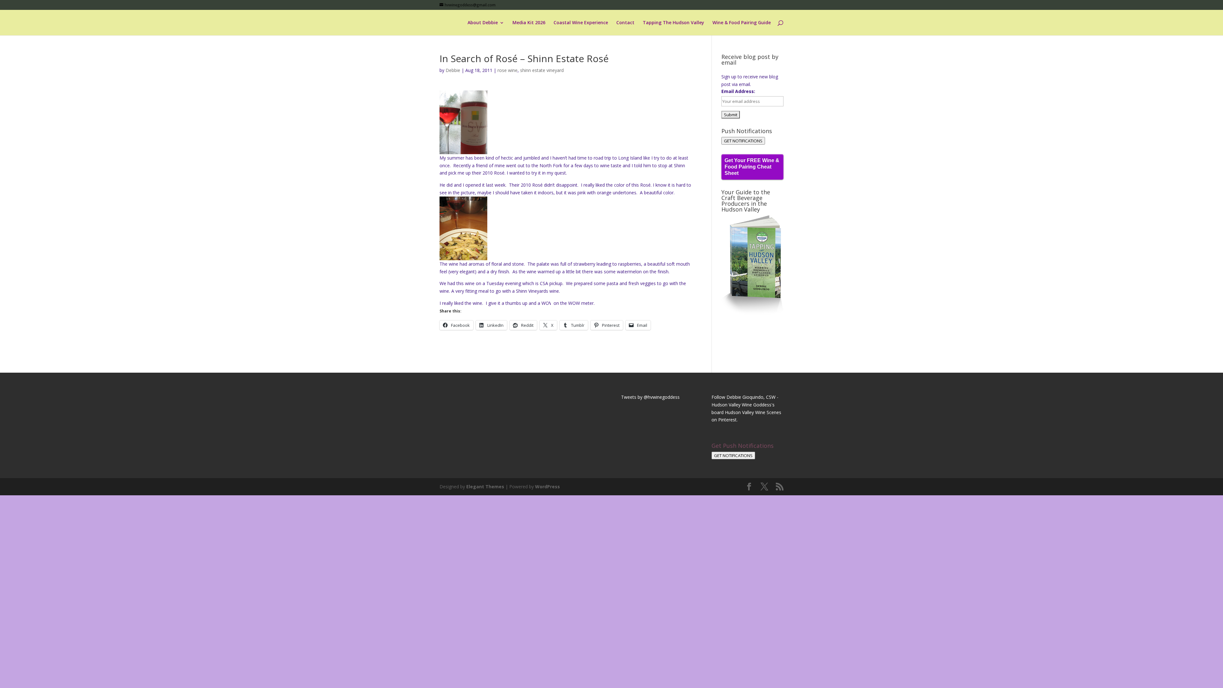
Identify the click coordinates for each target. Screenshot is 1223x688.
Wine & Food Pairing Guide (741, 22)
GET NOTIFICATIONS (743, 141)
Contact (625, 22)
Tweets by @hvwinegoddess (650, 397)
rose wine (507, 70)
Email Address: (738, 91)
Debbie (453, 70)
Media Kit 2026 (528, 22)
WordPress (547, 487)
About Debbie (483, 22)
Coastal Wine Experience (581, 22)
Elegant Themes (485, 487)
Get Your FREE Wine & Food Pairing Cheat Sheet (752, 167)
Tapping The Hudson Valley (673, 22)
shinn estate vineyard (542, 70)
